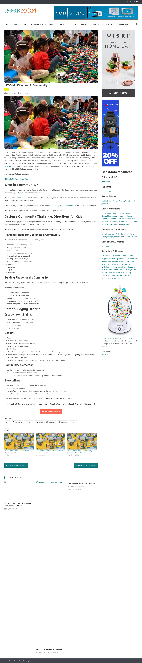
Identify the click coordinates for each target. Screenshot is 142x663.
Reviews (84, 24)
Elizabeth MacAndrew (25, 509)
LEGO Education (44, 166)
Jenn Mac (117, 237)
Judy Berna (117, 213)
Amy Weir (125, 224)
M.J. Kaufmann (129, 216)
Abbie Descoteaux (108, 234)
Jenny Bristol (106, 182)
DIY (25, 24)
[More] (104, 346)
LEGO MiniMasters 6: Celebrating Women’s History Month (79, 452)
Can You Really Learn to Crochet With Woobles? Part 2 (17, 504)
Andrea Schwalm (131, 237)
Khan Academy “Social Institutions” (61, 205)
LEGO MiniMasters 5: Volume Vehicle (49, 451)
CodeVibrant (33, 661)
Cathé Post (123, 222)
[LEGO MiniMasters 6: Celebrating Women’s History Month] (82, 441)
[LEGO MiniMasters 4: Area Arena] (19, 441)
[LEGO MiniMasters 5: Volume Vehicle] (50, 441)
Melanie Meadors (125, 219)
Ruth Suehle (132, 222)
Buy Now (105, 354)
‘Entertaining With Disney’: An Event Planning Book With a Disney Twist (17, 465)
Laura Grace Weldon (74, 489)
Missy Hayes (129, 234)
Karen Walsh (24, 93)
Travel (73, 24)
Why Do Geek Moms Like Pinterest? (82, 483)
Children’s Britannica (15, 198)
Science (62, 24)
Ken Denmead (107, 191)
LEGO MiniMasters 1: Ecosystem (16, 179)
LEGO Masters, (9, 166)
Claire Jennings (107, 237)
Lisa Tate (105, 224)
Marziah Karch (117, 216)
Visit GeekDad (123, 24)
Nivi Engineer (53, 653)
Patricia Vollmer (118, 201)
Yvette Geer (120, 234)
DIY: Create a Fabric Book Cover (49, 649)
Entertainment (37, 24)
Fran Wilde (106, 246)
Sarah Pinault (114, 222)
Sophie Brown (107, 201)
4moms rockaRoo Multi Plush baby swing (117, 338)
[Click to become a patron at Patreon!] (51, 411)
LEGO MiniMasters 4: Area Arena (16, 451)
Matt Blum (129, 201)
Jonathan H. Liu (107, 204)
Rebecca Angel (107, 213)
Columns (14, 24)
